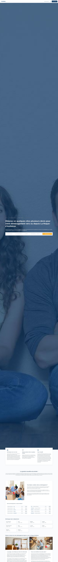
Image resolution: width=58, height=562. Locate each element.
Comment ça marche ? (46, 1)
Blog (50, 1)
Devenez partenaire (54, 1)
